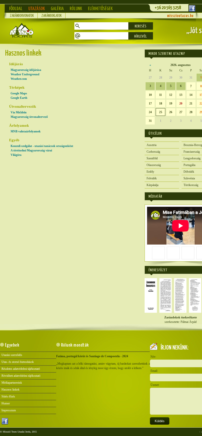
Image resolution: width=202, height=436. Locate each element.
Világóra (16, 155)
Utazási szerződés (11, 355)
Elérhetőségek (100, 8)
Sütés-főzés (8, 396)
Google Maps (19, 93)
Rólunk (76, 8)
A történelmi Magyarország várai (31, 150)
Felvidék (152, 178)
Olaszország (154, 165)
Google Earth (19, 98)
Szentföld (152, 158)
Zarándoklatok (51, 16)
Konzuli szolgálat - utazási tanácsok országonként (42, 146)
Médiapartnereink (11, 382)
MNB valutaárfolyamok (26, 131)
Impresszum (8, 410)
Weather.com (19, 79)
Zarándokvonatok (22, 16)
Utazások (36, 8)
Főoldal (15, 8)
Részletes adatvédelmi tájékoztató (20, 369)
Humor (5, 403)
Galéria (57, 8)
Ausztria (151, 145)
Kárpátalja (152, 185)
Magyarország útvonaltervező (29, 117)
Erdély (150, 171)
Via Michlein (19, 112)
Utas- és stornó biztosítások (17, 362)
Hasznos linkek (10, 389)
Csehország (153, 151)
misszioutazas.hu (180, 16)
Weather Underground (25, 74)
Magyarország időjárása (26, 70)
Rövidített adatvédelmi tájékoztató (20, 375)
